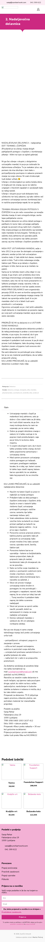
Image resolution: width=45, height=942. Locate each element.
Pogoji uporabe (8, 875)
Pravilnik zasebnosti (10, 872)
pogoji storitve (30, 924)
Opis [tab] (6, 407)
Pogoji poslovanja (9, 868)
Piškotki (5, 879)
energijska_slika (25, 390)
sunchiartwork (17, 393)
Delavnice (12, 386)
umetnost (36, 393)
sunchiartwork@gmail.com (20, 671)
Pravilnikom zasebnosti (11, 912)
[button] (31, 9)
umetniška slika (27, 393)
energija (16, 390)
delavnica (11, 390)
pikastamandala (7, 393)
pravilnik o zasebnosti (17, 924)
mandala (33, 390)
